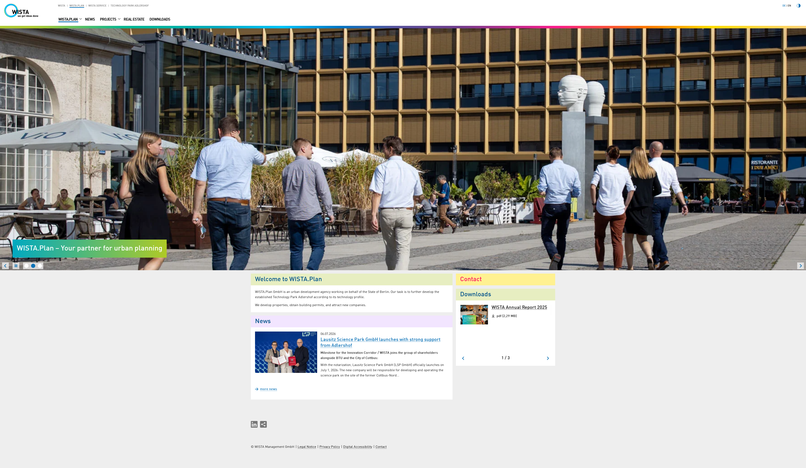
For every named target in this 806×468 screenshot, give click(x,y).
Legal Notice (307, 447)
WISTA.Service (97, 6)
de (784, 6)
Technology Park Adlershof (130, 6)
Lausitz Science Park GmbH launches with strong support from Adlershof (381, 342)
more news (268, 389)
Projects (108, 19)
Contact (381, 447)
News (90, 19)
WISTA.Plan (76, 6)
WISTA (61, 6)
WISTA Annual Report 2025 (519, 307)
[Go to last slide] (463, 358)
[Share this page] (263, 424)
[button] (254, 424)
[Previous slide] (5, 265)
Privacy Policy (329, 447)
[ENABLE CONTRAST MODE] (799, 6)
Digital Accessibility (357, 447)
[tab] (26, 266)
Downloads (159, 19)
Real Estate (134, 19)
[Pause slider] (16, 265)
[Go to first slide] (800, 265)
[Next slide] (547, 358)
